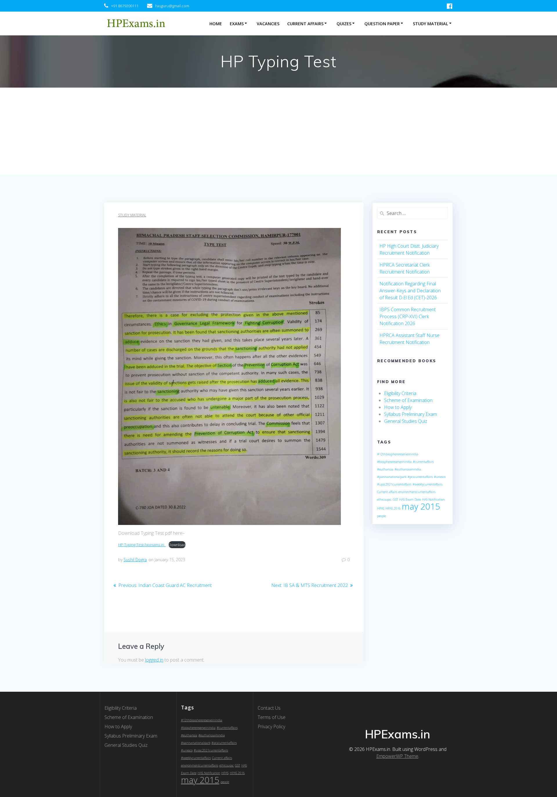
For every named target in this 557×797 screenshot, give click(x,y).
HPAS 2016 (393, 508)
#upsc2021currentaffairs (394, 484)
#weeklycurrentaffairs (427, 484)
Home (215, 23)
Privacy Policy (271, 726)
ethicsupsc (384, 499)
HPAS (380, 508)
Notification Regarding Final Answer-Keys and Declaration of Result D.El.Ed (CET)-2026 (410, 290)
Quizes (344, 23)
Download (177, 544)
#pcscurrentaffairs (420, 477)
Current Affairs (305, 23)
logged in (154, 660)
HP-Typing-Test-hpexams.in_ (142, 544)
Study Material (430, 23)
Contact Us (269, 708)
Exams (237, 23)
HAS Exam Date (410, 499)
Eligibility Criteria (400, 393)
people (381, 516)
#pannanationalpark (391, 477)
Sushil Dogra (135, 559)
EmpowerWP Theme (397, 756)
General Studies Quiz (405, 421)
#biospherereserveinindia (394, 462)
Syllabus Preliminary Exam (410, 414)
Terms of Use (271, 717)
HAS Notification (433, 499)
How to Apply (398, 407)
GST (395, 499)
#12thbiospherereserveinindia (397, 454)
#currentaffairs (423, 462)
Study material (132, 215)
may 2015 (421, 506)
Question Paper (382, 23)
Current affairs (387, 492)
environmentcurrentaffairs (416, 492)
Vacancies (268, 23)
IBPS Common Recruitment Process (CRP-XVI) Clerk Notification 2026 (407, 316)
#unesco (440, 477)
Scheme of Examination (408, 400)
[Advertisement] (278, 131)
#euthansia (385, 469)
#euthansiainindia (408, 469)
